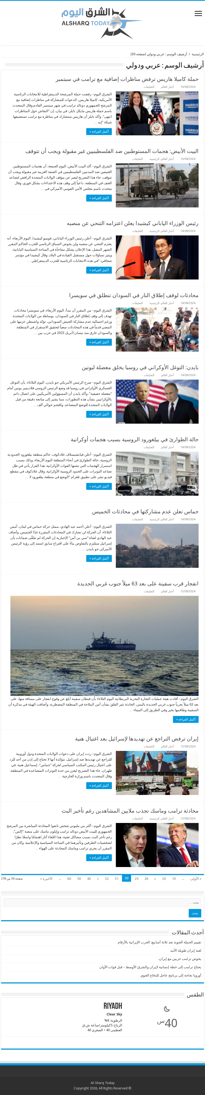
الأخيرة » (46, 879)
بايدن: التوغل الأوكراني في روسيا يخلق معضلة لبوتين (140, 367)
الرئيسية (198, 54)
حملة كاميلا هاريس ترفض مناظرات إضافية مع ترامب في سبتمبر (127, 79)
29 (136, 879)
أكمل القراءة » (99, 131)
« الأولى (195, 879)
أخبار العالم (167, 87)
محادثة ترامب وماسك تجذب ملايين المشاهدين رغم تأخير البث (130, 811)
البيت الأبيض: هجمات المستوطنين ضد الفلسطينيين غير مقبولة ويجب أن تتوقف (112, 151)
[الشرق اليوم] (102, 22)
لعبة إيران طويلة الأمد (185, 950)
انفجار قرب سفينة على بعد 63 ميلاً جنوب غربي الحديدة (138, 583)
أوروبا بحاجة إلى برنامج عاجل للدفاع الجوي (170, 975)
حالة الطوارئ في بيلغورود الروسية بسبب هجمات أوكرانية (135, 439)
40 (89, 879)
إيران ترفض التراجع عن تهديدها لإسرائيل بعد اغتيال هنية (137, 738)
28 (146, 879)
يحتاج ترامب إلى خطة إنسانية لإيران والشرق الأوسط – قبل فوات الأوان (150, 967)
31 (117, 879)
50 (79, 879)
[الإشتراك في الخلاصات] (2, 65)
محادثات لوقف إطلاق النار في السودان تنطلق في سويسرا (134, 295)
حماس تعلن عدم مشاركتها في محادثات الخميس (145, 511)
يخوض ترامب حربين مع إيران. (179, 959)
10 (174, 879)
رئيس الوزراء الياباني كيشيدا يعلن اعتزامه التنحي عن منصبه (133, 223)
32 (107, 879)
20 (164, 879)
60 (69, 879)
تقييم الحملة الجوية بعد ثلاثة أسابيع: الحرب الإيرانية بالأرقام (159, 942)
